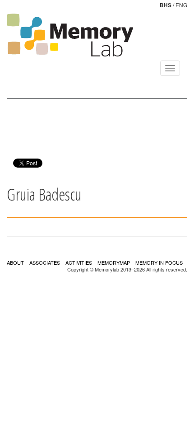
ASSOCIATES (44, 262)
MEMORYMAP (113, 262)
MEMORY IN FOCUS (159, 262)
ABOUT (15, 262)
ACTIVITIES (78, 262)
